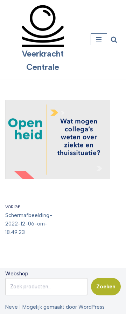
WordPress (91, 307)
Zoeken (105, 286)
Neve (11, 307)
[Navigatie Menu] (99, 39)
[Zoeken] (114, 39)
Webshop (16, 273)
